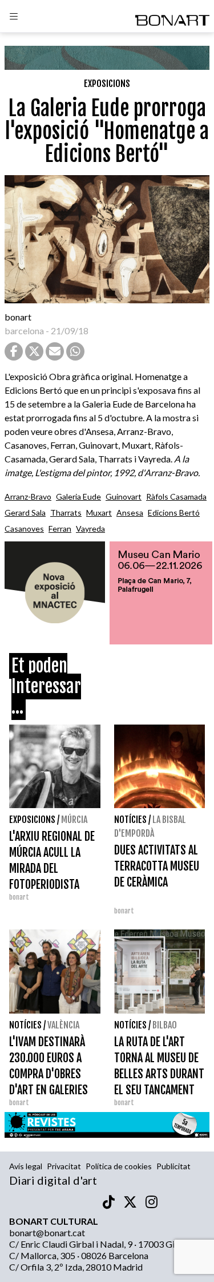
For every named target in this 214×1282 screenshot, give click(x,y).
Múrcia (74, 819)
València (63, 1025)
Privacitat (64, 1166)
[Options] (14, 18)
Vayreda (90, 528)
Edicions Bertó (174, 512)
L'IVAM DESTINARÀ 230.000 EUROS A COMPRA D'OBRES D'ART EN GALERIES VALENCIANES (48, 1074)
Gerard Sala (25, 512)
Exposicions (107, 83)
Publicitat (173, 1166)
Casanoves (24, 528)
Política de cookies (119, 1166)
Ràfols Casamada (176, 496)
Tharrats (66, 512)
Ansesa (129, 512)
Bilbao (164, 1025)
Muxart (99, 512)
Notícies (130, 819)
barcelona (24, 330)
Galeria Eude (78, 496)
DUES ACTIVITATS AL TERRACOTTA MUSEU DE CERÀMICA (156, 866)
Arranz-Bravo (28, 496)
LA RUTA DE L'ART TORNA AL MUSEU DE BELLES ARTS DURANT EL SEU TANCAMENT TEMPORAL (159, 1074)
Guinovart (124, 496)
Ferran (60, 528)
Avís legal (25, 1166)
